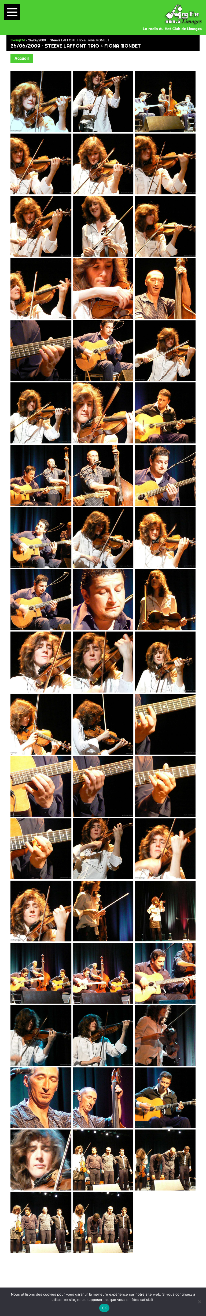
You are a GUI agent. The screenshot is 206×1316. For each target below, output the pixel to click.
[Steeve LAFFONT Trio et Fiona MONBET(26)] (103, 599)
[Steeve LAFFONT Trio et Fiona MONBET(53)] (103, 1160)
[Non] (199, 1301)
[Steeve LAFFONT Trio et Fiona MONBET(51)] (165, 1097)
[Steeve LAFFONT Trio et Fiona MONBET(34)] (40, 786)
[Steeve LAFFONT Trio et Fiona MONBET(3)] (165, 101)
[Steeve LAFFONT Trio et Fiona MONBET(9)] (165, 226)
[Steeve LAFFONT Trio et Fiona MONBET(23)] (103, 537)
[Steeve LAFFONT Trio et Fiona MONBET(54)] (165, 1160)
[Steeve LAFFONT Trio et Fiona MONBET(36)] (165, 786)
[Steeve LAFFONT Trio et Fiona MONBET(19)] (40, 475)
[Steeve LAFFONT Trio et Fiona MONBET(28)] (40, 662)
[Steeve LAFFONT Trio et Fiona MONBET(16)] (40, 412)
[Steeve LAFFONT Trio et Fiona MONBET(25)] (40, 599)
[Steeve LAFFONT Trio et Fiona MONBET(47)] (103, 1035)
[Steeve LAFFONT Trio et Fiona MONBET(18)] (165, 412)
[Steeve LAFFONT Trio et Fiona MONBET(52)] (40, 1160)
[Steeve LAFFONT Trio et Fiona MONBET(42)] (165, 911)
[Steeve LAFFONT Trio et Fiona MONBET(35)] (103, 786)
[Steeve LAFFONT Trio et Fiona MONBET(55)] (40, 1222)
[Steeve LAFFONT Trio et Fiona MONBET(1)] (40, 101)
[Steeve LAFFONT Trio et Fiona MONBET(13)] (40, 350)
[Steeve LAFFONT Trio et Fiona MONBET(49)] (40, 1097)
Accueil (21, 58)
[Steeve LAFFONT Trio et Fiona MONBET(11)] (103, 288)
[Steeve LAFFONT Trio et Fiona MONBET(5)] (103, 164)
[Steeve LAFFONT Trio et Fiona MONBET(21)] (165, 475)
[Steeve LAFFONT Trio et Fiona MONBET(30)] (165, 662)
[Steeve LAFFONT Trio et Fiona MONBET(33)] (165, 724)
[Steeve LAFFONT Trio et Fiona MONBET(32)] (103, 724)
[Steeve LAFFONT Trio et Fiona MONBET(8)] (103, 226)
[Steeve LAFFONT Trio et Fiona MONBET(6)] (165, 164)
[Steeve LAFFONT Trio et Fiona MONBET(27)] (165, 599)
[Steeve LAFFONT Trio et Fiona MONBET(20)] (103, 475)
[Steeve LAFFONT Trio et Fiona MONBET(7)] (40, 226)
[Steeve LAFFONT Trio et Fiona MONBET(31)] (40, 724)
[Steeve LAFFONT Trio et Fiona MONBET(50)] (103, 1097)
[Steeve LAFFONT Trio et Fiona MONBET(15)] (165, 350)
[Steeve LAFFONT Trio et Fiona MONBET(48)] (165, 1035)
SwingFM (17, 40)
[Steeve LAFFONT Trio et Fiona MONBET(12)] (165, 288)
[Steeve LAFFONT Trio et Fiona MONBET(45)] (165, 973)
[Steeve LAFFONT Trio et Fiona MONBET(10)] (40, 288)
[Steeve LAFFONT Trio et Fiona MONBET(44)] (103, 973)
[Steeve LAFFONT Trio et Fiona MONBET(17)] (103, 412)
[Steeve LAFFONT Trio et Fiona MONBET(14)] (103, 350)
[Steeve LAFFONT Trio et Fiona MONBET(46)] (40, 1035)
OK (104, 1308)
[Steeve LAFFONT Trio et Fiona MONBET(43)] (40, 973)
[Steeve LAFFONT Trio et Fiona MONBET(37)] (40, 848)
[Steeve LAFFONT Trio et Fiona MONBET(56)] (103, 1222)
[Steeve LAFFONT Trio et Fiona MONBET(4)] (40, 164)
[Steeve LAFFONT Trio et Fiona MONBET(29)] (103, 662)
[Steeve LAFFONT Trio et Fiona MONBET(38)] (103, 848)
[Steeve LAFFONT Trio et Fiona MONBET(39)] (165, 848)
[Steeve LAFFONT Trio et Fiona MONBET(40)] (40, 911)
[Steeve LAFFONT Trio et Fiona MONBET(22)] (40, 537)
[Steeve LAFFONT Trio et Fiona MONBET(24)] (165, 537)
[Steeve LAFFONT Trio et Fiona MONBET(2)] (103, 101)
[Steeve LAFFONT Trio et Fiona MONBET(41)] (103, 911)
